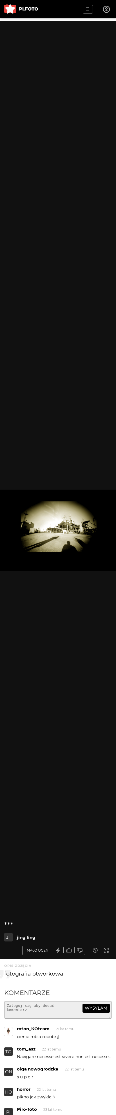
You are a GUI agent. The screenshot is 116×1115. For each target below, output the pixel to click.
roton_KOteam (33, 1028)
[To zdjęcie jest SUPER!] (58, 950)
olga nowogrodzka (37, 1069)
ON (8, 1071)
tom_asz (26, 1049)
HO (8, 1092)
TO (8, 1051)
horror (23, 1089)
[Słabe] (80, 950)
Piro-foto (27, 1109)
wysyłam (96, 1008)
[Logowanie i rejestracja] (106, 9)
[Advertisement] (58, 79)
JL (8, 937)
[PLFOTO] (21, 9)
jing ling (26, 937)
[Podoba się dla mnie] (69, 950)
